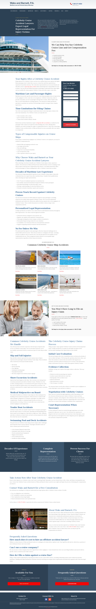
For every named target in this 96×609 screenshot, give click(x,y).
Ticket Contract (79, 318)
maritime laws (44, 26)
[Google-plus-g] (49, 599)
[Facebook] (46, 599)
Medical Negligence (42, 266)
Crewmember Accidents (64, 289)
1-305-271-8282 (77, 4)
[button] (18, 271)
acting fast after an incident (43, 123)
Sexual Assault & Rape (42, 289)
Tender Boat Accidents (20, 289)
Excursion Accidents (64, 266)
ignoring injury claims (30, 86)
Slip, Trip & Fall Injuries (20, 266)
